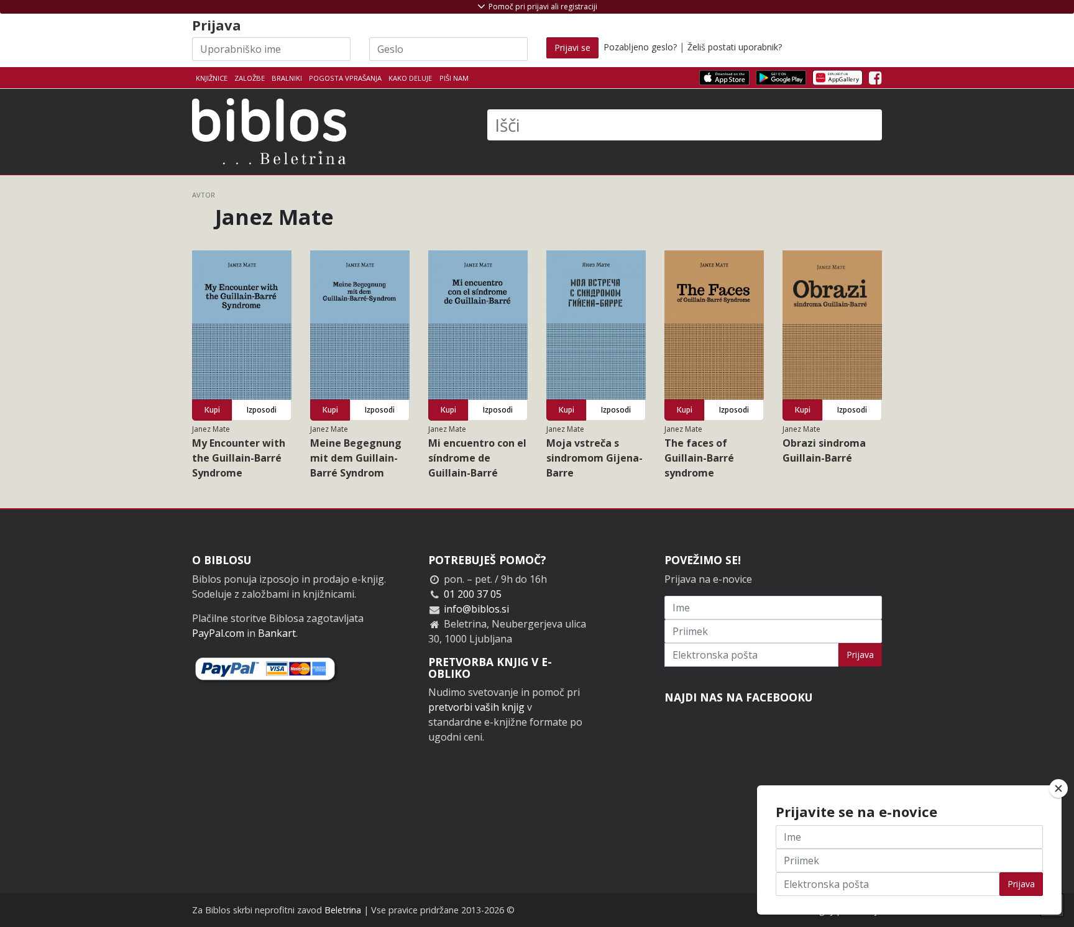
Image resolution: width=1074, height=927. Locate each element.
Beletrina (342, 910)
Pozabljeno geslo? (640, 47)
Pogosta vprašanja (345, 78)
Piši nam (454, 78)
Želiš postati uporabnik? (734, 47)
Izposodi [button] (262, 409)
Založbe (249, 78)
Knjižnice (211, 78)
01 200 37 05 (473, 594)
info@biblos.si (476, 609)
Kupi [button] (212, 409)
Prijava (860, 654)
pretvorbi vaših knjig (476, 707)
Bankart (277, 633)
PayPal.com (218, 633)
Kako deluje (410, 78)
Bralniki (287, 78)
